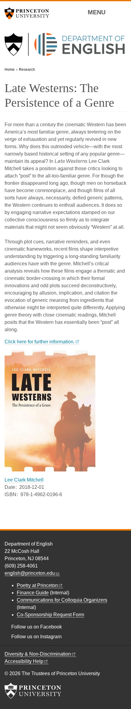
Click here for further (40, 341)
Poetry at (37, 585)
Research (27, 69)
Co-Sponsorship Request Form (50, 614)
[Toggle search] (122, 12)
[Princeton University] (29, 13)
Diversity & (38, 654)
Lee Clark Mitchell (24, 479)
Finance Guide (33, 592)
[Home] (65, 47)
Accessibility (24, 661)
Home (10, 69)
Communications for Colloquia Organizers (62, 600)
